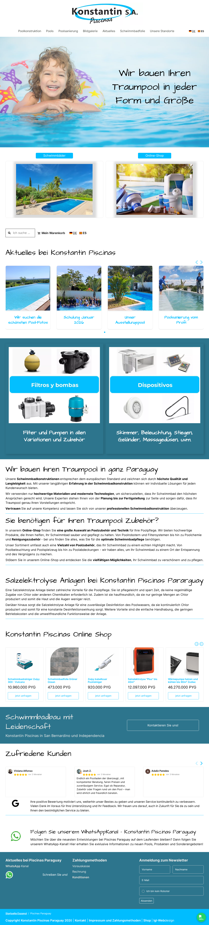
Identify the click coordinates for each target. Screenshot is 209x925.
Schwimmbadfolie (132, 31)
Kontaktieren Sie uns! (162, 725)
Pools (49, 31)
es (202, 31)
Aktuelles (108, 31)
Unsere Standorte (162, 31)
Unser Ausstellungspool (130, 320)
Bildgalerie (90, 31)
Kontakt (80, 920)
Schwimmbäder (54, 155)
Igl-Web (159, 920)
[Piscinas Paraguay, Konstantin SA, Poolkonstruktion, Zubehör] (15, 836)
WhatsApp (13, 866)
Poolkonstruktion (29, 31)
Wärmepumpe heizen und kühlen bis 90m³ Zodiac (183, 681)
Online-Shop (155, 155)
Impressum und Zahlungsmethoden (115, 920)
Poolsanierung (68, 31)
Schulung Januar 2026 (79, 320)
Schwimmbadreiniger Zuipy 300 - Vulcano (23, 681)
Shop (147, 920)
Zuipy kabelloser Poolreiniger (97, 681)
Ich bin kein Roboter (158, 891)
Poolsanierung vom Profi (181, 320)
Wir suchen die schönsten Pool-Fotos (28, 320)
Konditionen (80, 877)
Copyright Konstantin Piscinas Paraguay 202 (38, 920)
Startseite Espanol (16, 913)
